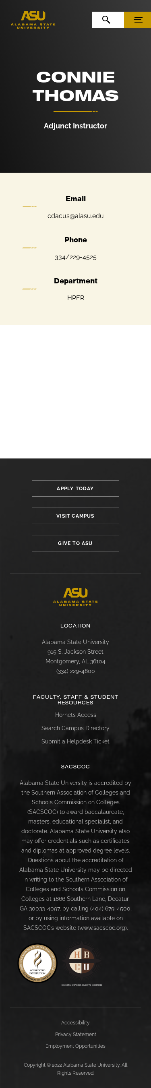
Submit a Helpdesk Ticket (75, 741)
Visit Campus (75, 516)
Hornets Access (75, 715)
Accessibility (75, 1023)
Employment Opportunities (75, 1046)
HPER (75, 298)
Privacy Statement (75, 1034)
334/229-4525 (76, 257)
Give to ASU (75, 543)
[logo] (33, 20)
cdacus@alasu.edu (76, 216)
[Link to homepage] (75, 597)
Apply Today (75, 488)
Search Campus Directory (75, 728)
